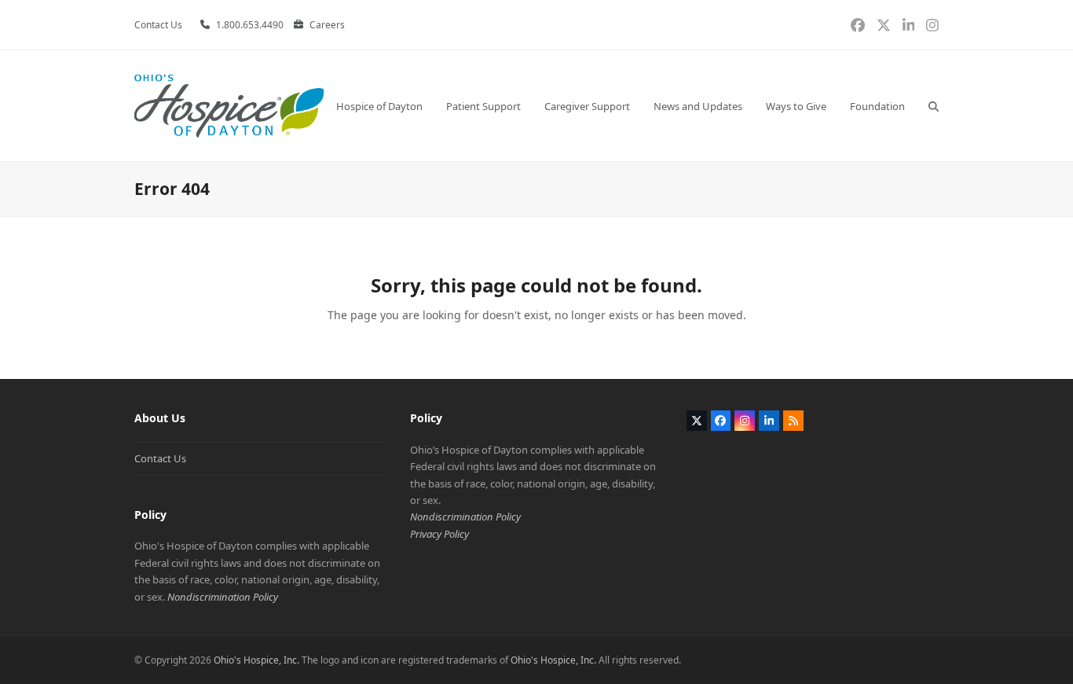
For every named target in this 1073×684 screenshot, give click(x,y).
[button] (933, 105)
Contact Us (160, 458)
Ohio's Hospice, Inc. (256, 660)
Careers (327, 24)
